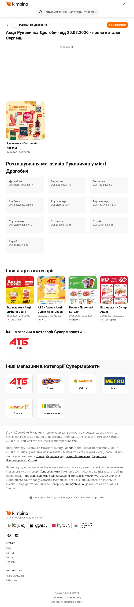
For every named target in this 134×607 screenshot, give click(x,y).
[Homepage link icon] (30, 497)
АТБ (118, 476)
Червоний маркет (34, 476)
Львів (40, 456)
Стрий (32, 460)
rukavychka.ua (74, 484)
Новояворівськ (16, 460)
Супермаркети (50, 471)
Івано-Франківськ (78, 456)
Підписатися (119, 24)
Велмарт (77, 476)
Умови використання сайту (67, 597)
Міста (9, 557)
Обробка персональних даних (67, 602)
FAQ (8, 548)
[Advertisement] (67, 72)
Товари (10, 562)
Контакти (11, 552)
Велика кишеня (59, 476)
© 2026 (67, 592)
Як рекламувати (15, 575)
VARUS (98, 476)
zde (74, 441)
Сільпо (109, 476)
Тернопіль (99, 456)
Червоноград (55, 456)
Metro (89, 476)
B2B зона (11, 580)
